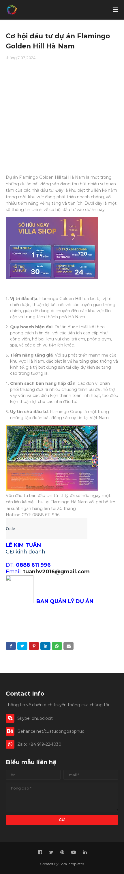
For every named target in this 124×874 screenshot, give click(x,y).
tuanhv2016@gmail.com (56, 571)
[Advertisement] (62, 117)
